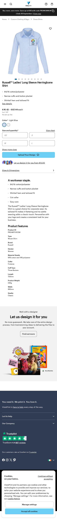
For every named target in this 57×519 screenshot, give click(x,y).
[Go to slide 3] (22, 79)
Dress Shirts (38, 19)
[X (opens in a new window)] (11, 460)
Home (4, 19)
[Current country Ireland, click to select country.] (51, 460)
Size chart (50, 130)
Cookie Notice (14, 499)
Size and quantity (10, 130)
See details (7, 104)
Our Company (8, 423)
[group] (28, 141)
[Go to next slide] (53, 50)
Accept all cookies (29, 511)
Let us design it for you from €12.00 (29, 163)
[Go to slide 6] (31, 79)
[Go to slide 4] (25, 79)
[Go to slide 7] (34, 79)
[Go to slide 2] (19, 79)
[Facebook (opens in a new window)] (3, 460)
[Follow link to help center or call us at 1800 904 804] (46, 4)
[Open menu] (5, 4)
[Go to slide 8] (38, 79)
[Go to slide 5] (28, 79)
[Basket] (52, 4)
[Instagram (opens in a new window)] (7, 460)
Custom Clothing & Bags (20, 19)
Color (10, 120)
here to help (18, 407)
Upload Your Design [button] (27, 155)
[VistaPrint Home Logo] (28, 4)
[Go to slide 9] (41, 79)
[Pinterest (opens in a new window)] (14, 460)
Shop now (37, 13)
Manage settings (29, 504)
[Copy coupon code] (53, 10)
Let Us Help (7, 416)
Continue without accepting (45, 477)
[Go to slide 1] (15, 79)
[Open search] (11, 4)
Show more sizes (9, 149)
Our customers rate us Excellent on (19, 452)
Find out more (28, 334)
